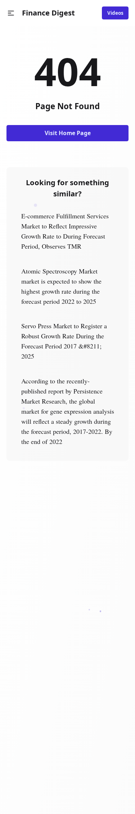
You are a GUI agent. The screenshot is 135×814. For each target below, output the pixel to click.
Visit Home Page (68, 133)
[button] (11, 13)
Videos (115, 13)
